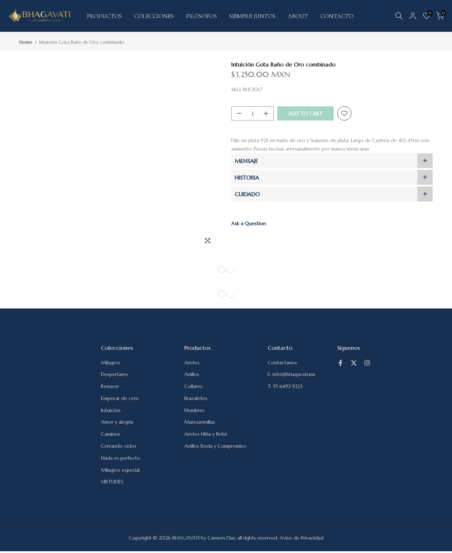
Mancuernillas (199, 422)
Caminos (110, 434)
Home (25, 42)
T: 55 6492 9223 (285, 386)
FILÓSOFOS (201, 16)
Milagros (110, 362)
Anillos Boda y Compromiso (215, 446)
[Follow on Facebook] (340, 363)
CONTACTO (336, 16)
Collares (193, 386)
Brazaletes (195, 398)
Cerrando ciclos (118, 446)
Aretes (192, 362)
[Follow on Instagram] (367, 363)
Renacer (110, 386)
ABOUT (298, 16)
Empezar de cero (120, 398)
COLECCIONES (154, 16)
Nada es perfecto (120, 458)
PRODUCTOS (104, 16)
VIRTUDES (112, 481)
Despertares (114, 374)
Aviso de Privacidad (301, 538)
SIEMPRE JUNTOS (252, 16)
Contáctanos (282, 362)
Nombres (194, 410)
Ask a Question (248, 223)
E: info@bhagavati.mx (291, 374)
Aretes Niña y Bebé (205, 434)
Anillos (191, 374)
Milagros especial (120, 470)
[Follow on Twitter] (354, 363)
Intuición (110, 410)
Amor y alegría (117, 422)
